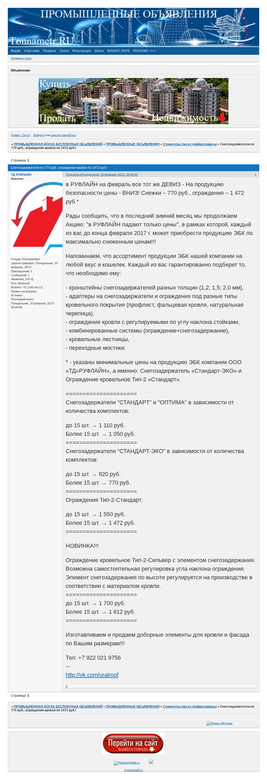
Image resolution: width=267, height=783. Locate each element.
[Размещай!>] (133, 123)
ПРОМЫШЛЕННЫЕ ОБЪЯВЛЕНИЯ (133, 144)
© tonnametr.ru (133, 770)
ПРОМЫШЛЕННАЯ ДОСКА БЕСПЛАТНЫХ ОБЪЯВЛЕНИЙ (58, 144)
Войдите (39, 135)
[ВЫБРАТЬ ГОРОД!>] (133, 753)
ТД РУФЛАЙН (21, 175)
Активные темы (21, 58)
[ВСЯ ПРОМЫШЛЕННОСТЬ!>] (133, 45)
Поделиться (74, 174)
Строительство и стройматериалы (190, 144)
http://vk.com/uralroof (92, 675)
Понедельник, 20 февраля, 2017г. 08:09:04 (109, 174)
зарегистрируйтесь (63, 135)
